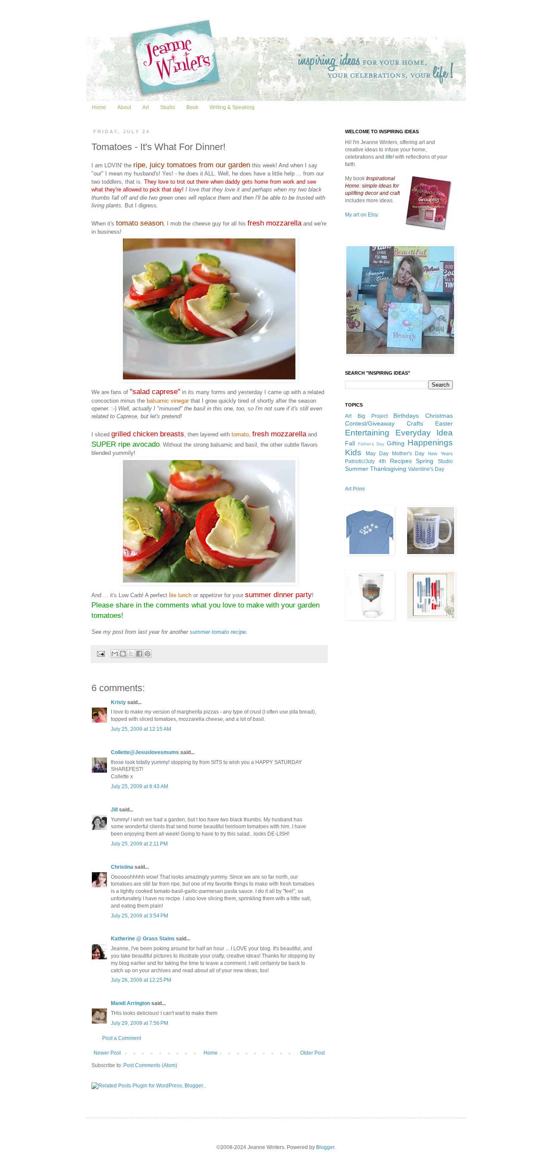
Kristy (118, 702)
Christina (122, 867)
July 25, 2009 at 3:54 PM (139, 916)
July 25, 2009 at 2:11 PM (139, 844)
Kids (353, 452)
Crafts (415, 423)
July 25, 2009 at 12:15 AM (141, 729)
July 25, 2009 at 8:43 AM (139, 786)
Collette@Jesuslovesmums (145, 752)
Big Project (373, 416)
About (124, 107)
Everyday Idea (424, 432)
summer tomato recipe (218, 632)
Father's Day (371, 444)
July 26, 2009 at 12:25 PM (141, 980)
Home (99, 107)
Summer (356, 468)
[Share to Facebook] (139, 653)
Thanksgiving (388, 468)
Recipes (401, 460)
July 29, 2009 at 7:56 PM (139, 1023)
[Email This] (114, 653)
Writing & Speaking (232, 107)
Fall (350, 443)
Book (192, 107)
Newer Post (107, 1053)
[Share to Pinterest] (147, 653)
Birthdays (406, 415)
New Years (440, 453)
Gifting (396, 443)
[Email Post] (100, 653)
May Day (377, 454)
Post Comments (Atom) (150, 1065)
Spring (424, 460)
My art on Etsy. (362, 215)
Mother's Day (408, 454)
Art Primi (355, 489)
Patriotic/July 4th (365, 461)
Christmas (439, 415)
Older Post (312, 1053)
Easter (444, 423)
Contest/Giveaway (370, 423)
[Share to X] (131, 653)
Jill (114, 810)
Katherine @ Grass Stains (143, 939)
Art (145, 107)
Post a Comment (121, 1038)
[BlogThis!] (123, 653)
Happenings (430, 442)
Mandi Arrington (130, 1003)
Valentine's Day (426, 469)
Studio (167, 107)
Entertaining (367, 432)
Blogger (325, 1147)
